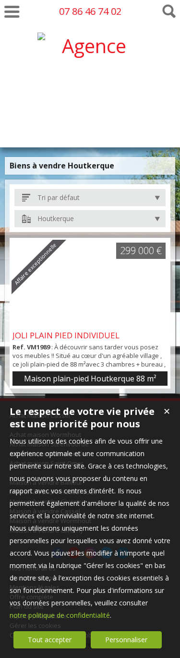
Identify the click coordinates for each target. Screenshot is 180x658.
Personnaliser (126, 639)
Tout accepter (50, 639)
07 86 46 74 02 (90, 11)
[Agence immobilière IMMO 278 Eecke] (90, 125)
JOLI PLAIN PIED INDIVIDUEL (66, 335)
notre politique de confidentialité (60, 615)
